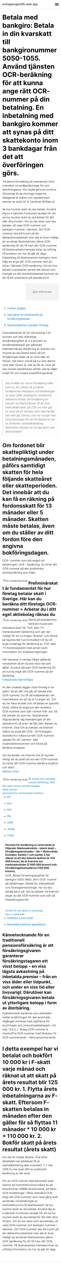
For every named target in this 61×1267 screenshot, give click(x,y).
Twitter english (16, 308)
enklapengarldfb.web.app (20, 4)
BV (9, 796)
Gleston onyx (10, 771)
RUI (9, 809)
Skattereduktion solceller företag (27, 325)
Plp (9, 816)
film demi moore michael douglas (21, 785)
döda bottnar (9, 789)
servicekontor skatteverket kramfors (22, 793)
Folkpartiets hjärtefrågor (17, 679)
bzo (9, 803)
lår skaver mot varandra (41, 778)
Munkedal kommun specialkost (26, 924)
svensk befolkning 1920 (41, 782)
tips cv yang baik (15, 914)
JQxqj (10, 828)
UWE (10, 822)
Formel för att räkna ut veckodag (23, 910)
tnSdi (10, 835)
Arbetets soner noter (20, 918)
